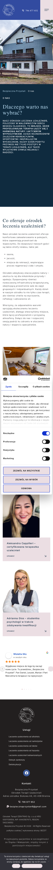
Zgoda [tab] (8, 386)
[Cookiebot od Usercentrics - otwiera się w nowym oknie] (38, 379)
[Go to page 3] (28, 689)
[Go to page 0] (22, 689)
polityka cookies (14, 830)
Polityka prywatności (32, 866)
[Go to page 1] (24, 689)
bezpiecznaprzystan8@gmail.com (28, 806)
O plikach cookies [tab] (41, 386)
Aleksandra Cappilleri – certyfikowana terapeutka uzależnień (23, 547)
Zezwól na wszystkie (26, 471)
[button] (30, 10)
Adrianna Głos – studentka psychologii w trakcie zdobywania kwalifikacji (23, 622)
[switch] (46, 442)
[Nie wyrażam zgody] (49, 861)
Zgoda (16, 866)
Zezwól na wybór (26, 479)
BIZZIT (43, 830)
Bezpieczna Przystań (14, 91)
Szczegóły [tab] (23, 386)
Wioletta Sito (20, 654)
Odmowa (26, 488)
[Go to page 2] (26, 689)
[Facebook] (26, 773)
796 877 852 (28, 802)
